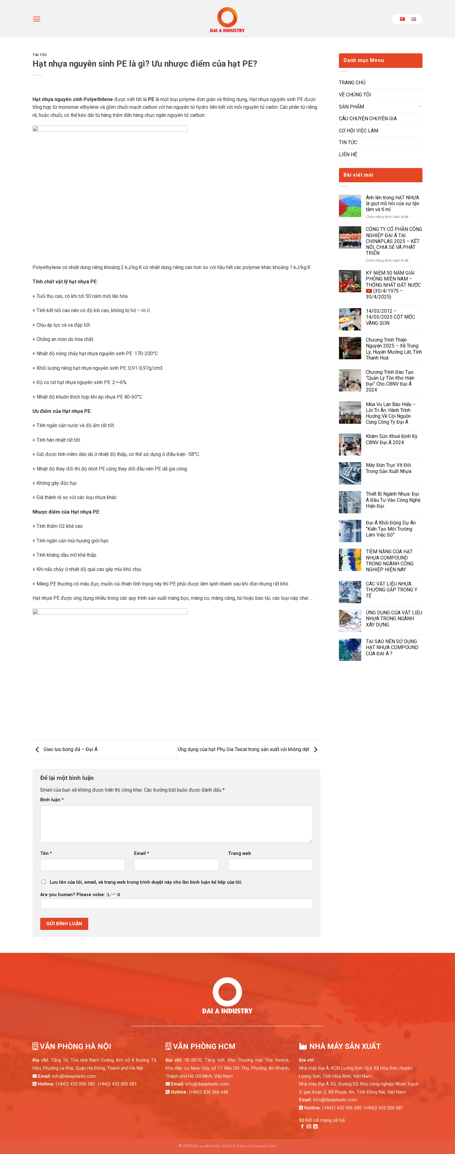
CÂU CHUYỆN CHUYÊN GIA (368, 119)
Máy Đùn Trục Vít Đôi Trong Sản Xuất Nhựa (388, 468)
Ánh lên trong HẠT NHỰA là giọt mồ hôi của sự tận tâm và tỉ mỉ (392, 203)
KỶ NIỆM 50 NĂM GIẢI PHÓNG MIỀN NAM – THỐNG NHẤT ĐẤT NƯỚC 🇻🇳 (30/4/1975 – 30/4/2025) (393, 285)
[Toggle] (420, 106)
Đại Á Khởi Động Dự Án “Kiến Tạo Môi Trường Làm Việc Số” (391, 528)
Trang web (239, 853)
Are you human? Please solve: (73, 894)
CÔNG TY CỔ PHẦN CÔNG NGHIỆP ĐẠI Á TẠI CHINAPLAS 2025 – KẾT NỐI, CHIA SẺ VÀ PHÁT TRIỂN (394, 241)
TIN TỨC (39, 55)
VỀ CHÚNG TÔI (355, 95)
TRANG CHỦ (352, 83)
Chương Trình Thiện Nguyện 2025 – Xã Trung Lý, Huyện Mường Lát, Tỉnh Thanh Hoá (394, 349)
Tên (46, 853)
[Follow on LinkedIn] (315, 1126)
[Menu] (36, 19)
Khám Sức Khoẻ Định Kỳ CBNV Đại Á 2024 (392, 439)
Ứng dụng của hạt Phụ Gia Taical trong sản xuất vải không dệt (244, 749)
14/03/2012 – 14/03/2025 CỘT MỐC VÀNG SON (390, 317)
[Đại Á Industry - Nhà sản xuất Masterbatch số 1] (227, 19)
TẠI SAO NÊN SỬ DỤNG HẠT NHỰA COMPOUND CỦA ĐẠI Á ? (392, 647)
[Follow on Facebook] (302, 1126)
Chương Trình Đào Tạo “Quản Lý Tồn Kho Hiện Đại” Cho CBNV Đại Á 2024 (390, 381)
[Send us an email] (309, 1126)
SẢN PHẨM (351, 107)
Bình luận (52, 799)
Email (141, 853)
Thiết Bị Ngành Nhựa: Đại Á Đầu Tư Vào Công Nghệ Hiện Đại (393, 500)
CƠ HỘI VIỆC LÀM (358, 131)
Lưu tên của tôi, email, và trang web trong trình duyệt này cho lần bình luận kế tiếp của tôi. (146, 882)
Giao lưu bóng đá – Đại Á (70, 749)
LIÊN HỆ (348, 154)
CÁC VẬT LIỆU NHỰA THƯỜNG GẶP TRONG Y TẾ (391, 590)
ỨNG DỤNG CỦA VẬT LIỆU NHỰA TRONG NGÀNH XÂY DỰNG (394, 618)
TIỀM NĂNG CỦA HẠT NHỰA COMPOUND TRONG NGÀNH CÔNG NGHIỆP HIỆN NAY (390, 561)
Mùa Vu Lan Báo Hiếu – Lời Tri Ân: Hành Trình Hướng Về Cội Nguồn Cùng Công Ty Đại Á (391, 413)
